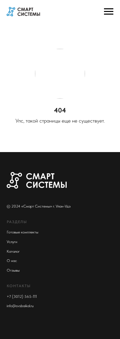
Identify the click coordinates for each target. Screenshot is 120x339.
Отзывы (13, 270)
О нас (12, 260)
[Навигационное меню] (108, 11)
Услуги (12, 241)
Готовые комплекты (22, 232)
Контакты (19, 286)
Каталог (13, 251)
